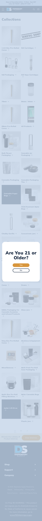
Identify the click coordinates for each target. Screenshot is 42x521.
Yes (21, 265)
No (21, 270)
